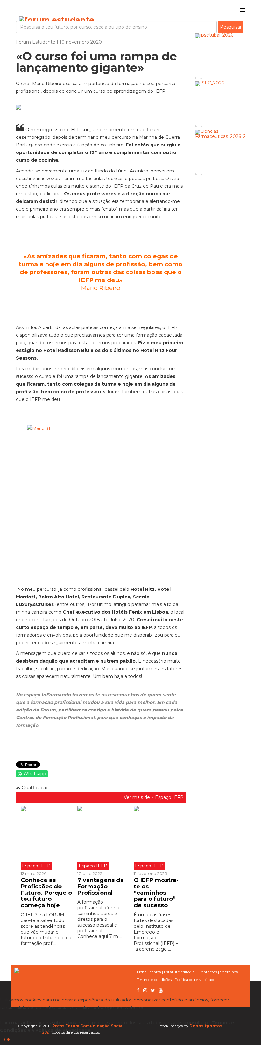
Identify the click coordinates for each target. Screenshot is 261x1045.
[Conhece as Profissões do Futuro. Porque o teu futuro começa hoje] (47, 838)
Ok (7, 1039)
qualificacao (34, 788)
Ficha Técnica (149, 971)
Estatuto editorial (179, 971)
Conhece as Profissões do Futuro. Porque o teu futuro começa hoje (46, 893)
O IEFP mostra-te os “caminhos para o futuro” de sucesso (156, 893)
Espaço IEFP (169, 797)
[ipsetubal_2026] (220, 54)
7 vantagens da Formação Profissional (100, 886)
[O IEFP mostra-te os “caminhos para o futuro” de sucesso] (157, 838)
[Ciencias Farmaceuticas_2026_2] (220, 150)
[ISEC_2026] (220, 102)
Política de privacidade (194, 979)
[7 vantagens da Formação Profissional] (100, 838)
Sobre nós (229, 971)
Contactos (207, 971)
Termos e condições (154, 979)
